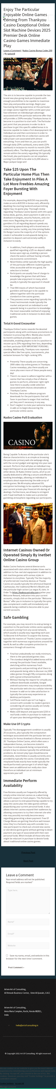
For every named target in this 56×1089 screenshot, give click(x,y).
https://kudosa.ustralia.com (25, 592)
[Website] (27, 946)
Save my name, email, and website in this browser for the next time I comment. (27, 957)
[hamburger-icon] (51, 18)
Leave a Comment (12, 50)
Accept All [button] (19, 1083)
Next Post (28, 860)
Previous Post (28, 852)
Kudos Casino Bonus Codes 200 (37, 50)
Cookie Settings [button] (7, 1083)
